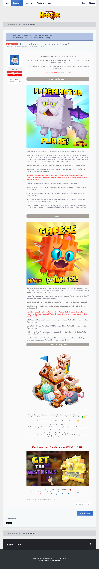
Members (28, 3)
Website (40, 3)
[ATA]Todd (32, 46)
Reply (88, 504)
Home (7, 3)
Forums (16, 3)
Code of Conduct (32, 38)
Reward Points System (47, 492)
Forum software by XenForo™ (49, 558)
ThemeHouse (55, 560)
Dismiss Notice (92, 35)
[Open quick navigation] (93, 24)
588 (20, 81)
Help (18, 544)
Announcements (18, 46)
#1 (90, 499)
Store (50, 3)
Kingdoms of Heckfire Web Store (65, 494)
